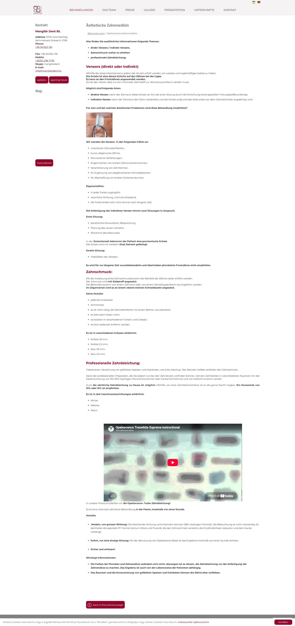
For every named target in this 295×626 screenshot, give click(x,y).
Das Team (109, 10)
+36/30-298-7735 (44, 60)
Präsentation (174, 10)
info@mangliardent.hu (48, 70)
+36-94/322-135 (43, 47)
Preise (130, 10)
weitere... (42, 79)
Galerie (149, 10)
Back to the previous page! (108, 604)
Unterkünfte (204, 10)
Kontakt (230, 10)
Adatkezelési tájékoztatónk (193, 622)
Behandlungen (81, 10)
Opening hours (59, 79)
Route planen (44, 162)
